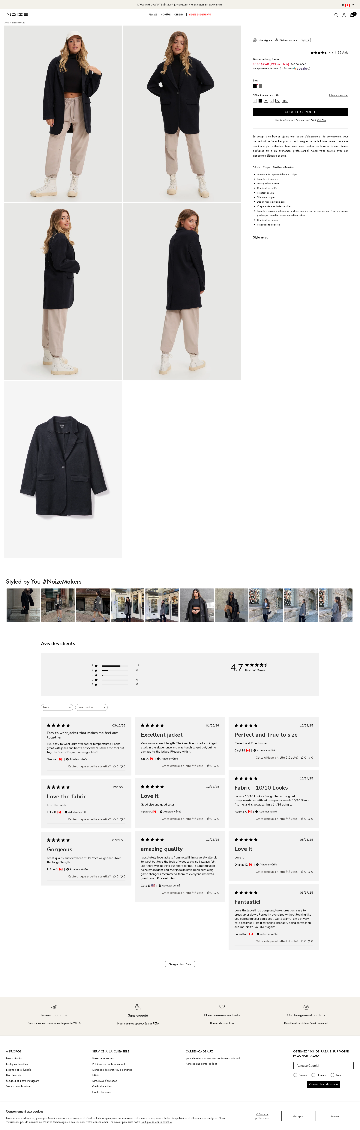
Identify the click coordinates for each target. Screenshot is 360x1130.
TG (277, 100)
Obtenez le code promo (323, 1084)
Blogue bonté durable (19, 1070)
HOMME (166, 14)
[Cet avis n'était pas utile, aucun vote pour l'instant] (121, 766)
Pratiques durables (17, 1064)
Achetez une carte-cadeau (202, 1064)
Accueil (6, 23)
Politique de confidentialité (156, 1122)
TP (255, 100)
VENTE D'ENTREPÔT (200, 14)
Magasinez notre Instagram (22, 1081)
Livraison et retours (103, 1058)
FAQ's (95, 1075)
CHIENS (179, 14)
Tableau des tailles (338, 95)
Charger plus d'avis (180, 964)
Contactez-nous (101, 1092)
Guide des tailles (102, 1086)
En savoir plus (166, 878)
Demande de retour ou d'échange (112, 1070)
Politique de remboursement (108, 1064)
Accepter (298, 1116)
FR (343, 5)
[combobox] (57, 707)
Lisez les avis (13, 1075)
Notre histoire (14, 1058)
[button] (300, 68)
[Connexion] (344, 15)
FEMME (153, 14)
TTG (285, 100)
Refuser (335, 1116)
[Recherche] (336, 15)
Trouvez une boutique (18, 1086)
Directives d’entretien (104, 1081)
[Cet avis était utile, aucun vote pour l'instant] (114, 766)
